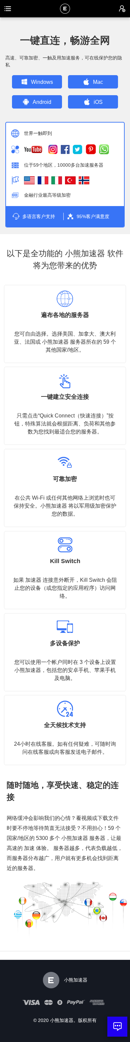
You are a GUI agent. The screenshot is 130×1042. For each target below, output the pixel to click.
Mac (98, 82)
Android (42, 102)
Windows (42, 82)
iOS (98, 102)
